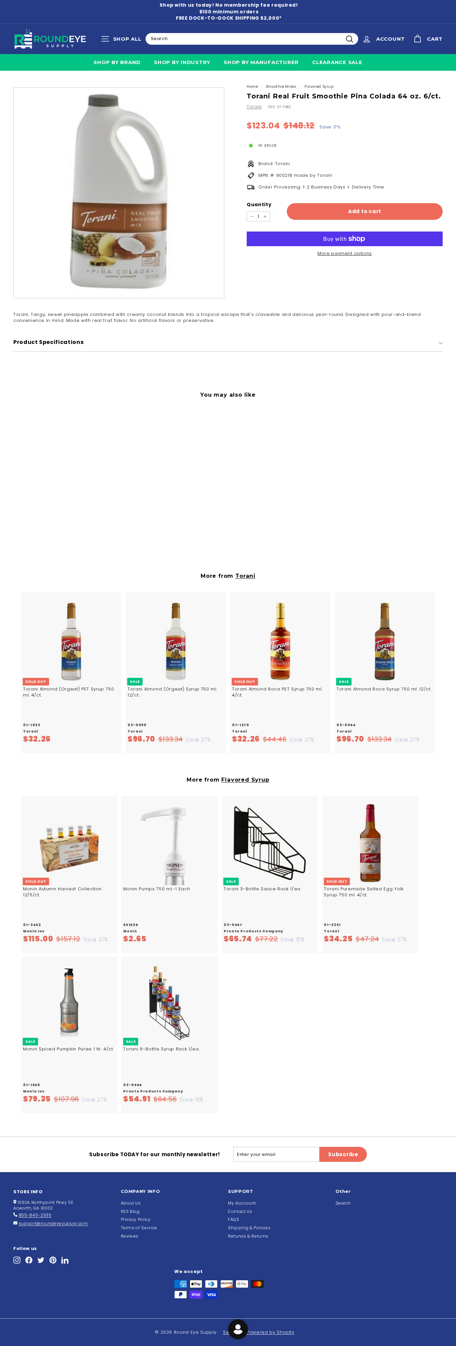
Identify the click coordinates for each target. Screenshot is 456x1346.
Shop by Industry (182, 62)
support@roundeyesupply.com (53, 1223)
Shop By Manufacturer (261, 62)
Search (343, 1203)
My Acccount (242, 1203)
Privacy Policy (136, 1219)
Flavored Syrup (319, 86)
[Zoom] (119, 193)
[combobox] (252, 38)
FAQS (233, 1219)
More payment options (344, 254)
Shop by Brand (117, 62)
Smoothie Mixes (281, 86)
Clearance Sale (337, 62)
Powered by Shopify (270, 1332)
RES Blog (130, 1211)
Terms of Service (139, 1228)
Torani (254, 106)
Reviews (130, 1236)
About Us (131, 1203)
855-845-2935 (35, 1215)
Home (252, 86)
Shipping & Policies (249, 1228)
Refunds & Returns (248, 1236)
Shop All (123, 40)
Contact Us (240, 1211)
